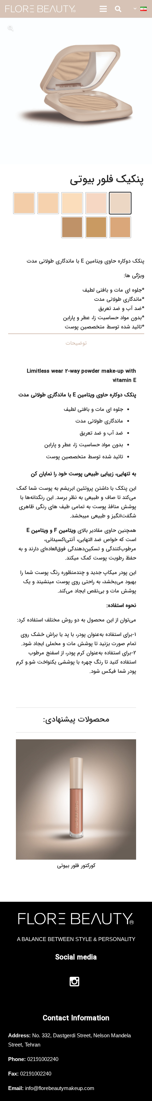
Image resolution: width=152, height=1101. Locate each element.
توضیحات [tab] (76, 343)
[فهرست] (103, 9)
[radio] (120, 203)
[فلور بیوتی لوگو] (40, 8)
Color (137, 198)
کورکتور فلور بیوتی (76, 865)
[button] (139, 8)
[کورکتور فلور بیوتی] (76, 744)
